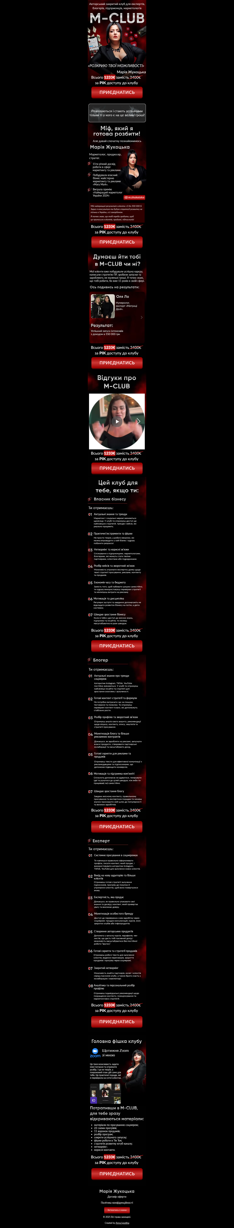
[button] (117, 317)
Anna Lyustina (122, 1223)
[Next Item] (138, 421)
